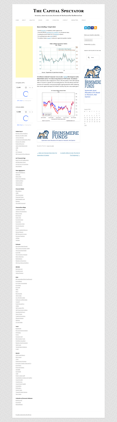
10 (84, 117)
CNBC (17, 193)
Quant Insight (19, 380)
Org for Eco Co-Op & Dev (22, 164)
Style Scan (18, 345)
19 (89, 119)
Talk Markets (19, 185)
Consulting (55, 20)
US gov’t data (19, 322)
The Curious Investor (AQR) (23, 248)
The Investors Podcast (21, 254)
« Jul (85, 125)
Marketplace (19, 258)
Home (17, 20)
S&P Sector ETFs (20, 308)
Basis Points (19, 213)
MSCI (17, 291)
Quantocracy (19, 382)
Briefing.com (19, 400)
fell (51, 36)
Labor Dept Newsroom (21, 146)
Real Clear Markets (21, 178)
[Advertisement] (24, 52)
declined (56, 34)
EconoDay (18, 402)
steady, (49, 38)
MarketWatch (19, 404)
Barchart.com (19, 269)
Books (40, 20)
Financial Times (20, 197)
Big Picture (18, 215)
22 (97, 119)
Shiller (17, 306)
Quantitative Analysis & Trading (24, 378)
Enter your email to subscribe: (92, 35)
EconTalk (18, 252)
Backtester (18, 328)
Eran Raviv (18, 365)
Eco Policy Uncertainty (21, 283)
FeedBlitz (93, 44)
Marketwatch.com (20, 199)
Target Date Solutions (21, 347)
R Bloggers (18, 388)
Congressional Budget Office (23, 139)
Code (47, 20)
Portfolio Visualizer (21, 341)
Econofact (18, 222)
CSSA (17, 359)
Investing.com (19, 271)
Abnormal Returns (20, 172)
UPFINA (17, 238)
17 (84, 119)
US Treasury (19, 152)
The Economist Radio (21, 250)
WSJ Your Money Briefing (22, 263)
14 (94, 117)
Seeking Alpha (19, 180)
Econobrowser (19, 219)
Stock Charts (19, 314)
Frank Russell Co (20, 304)
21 (94, 119)
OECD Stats (18, 295)
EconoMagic (19, 281)
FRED (17, 289)
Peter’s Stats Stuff (20, 375)
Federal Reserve (20, 144)
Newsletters (74, 20)
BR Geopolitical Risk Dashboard (24, 279)
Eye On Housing (20, 226)
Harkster (18, 174)
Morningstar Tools (20, 339)
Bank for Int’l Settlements (22, 160)
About (24, 20)
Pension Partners (20, 236)
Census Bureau (20, 137)
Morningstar (19, 293)
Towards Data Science (21, 392)
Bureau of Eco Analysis (22, 133)
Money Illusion (19, 232)
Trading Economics (20, 316)
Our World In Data (20, 297)
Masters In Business (21, 261)
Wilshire (18, 320)
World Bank (19, 166)
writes (65, 77)
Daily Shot (18, 217)
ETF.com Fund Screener (22, 330)
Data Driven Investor (21, 361)
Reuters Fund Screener (22, 343)
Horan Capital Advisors (22, 230)
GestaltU (18, 369)
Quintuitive (18, 386)
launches (43, 30)
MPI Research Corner (21, 234)
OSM (17, 373)
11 (87, 117)
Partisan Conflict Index (21, 300)
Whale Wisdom (19, 318)
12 (89, 117)
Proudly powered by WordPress (23, 414)
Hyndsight (18, 371)
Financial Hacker (20, 367)
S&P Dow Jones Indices (21, 310)
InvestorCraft (19, 336)
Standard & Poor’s (20, 312)
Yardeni (18, 240)
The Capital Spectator (58, 10)
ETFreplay (18, 332)
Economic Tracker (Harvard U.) (23, 363)
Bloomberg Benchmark (21, 246)
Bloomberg (18, 191)
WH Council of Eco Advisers (23, 154)
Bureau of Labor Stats (21, 135)
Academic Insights (20, 209)
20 (92, 119)
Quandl (18, 302)
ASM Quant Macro (20, 355)
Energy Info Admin (20, 141)
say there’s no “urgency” (52, 32)
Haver (17, 228)
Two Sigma (18, 394)
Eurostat (18, 287)
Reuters (18, 201)
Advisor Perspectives (21, 211)
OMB (17, 148)
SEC (17, 150)
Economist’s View (20, 224)
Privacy (84, 20)
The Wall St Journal (20, 203)
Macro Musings (20, 256)
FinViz (17, 334)
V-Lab (17, 349)
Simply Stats (19, 390)
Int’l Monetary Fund (21, 162)
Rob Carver (18, 357)
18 (87, 119)
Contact (65, 20)
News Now (18, 176)
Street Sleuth (19, 183)
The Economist (19, 195)
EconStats (18, 285)
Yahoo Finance (19, 273)
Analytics (32, 20)
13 (92, 117)
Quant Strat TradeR (21, 384)
